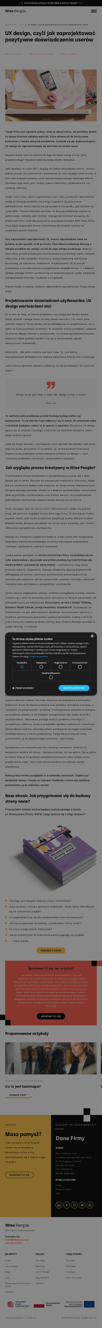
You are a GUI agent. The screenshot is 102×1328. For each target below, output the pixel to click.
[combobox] (92, 636)
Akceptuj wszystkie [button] (74, 688)
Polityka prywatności (38, 656)
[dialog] (51, 664)
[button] (23, 688)
